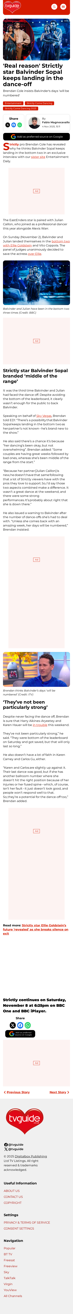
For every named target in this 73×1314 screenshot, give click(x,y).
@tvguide (15, 1144)
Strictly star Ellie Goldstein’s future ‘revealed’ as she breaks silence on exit (35, 930)
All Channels (13, 1296)
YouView (10, 1290)
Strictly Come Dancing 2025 (20, 108)
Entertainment (13, 103)
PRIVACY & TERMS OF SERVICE (27, 1222)
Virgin (8, 1284)
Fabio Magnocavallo (56, 122)
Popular (9, 1248)
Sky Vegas (43, 416)
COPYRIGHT (13, 1203)
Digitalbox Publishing (31, 1156)
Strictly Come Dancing (39, 103)
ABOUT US (12, 1191)
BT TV (8, 1254)
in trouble (40, 725)
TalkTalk (10, 1278)
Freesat (9, 1260)
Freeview (10, 1266)
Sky (6, 1272)
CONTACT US (13, 1197)
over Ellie (34, 254)
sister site (38, 157)
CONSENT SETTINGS (19, 1228)
